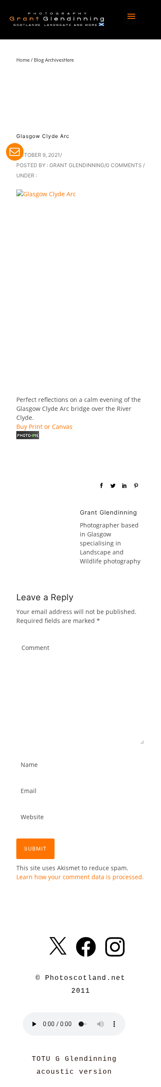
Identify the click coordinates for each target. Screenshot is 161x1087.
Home (23, 60)
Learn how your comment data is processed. (80, 877)
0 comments (124, 165)
